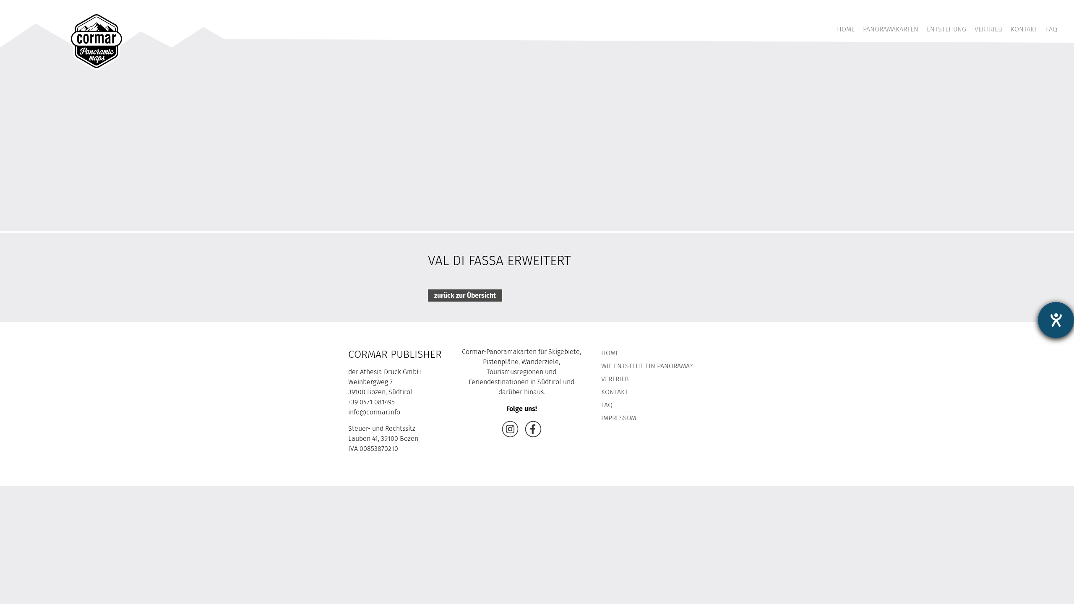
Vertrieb (988, 29)
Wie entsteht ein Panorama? (647, 366)
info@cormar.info (374, 412)
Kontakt (1024, 29)
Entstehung (946, 29)
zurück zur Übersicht (465, 295)
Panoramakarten (890, 29)
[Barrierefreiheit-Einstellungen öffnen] (1056, 320)
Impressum (618, 418)
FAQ (1051, 29)
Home (846, 29)
